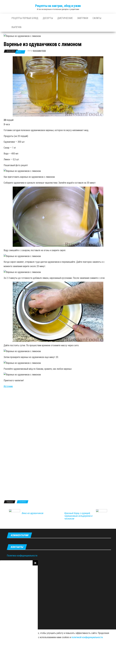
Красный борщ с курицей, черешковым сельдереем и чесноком (78, 516)
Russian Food (39, 51)
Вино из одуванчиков (32, 513)
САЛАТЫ (97, 18)
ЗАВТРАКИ (82, 18)
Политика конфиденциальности (22, 555)
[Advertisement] (19, 603)
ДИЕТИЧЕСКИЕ (65, 18)
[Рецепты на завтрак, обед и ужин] (5, 18)
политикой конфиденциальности (87, 637)
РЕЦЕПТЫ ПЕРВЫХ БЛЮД (24, 18)
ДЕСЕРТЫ (48, 18)
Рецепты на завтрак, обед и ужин (58, 6)
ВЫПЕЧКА (16, 27)
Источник (8, 386)
